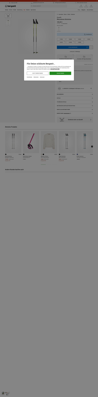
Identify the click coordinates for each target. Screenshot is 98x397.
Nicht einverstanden (37, 73)
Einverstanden (60, 73)
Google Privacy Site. (55, 69)
